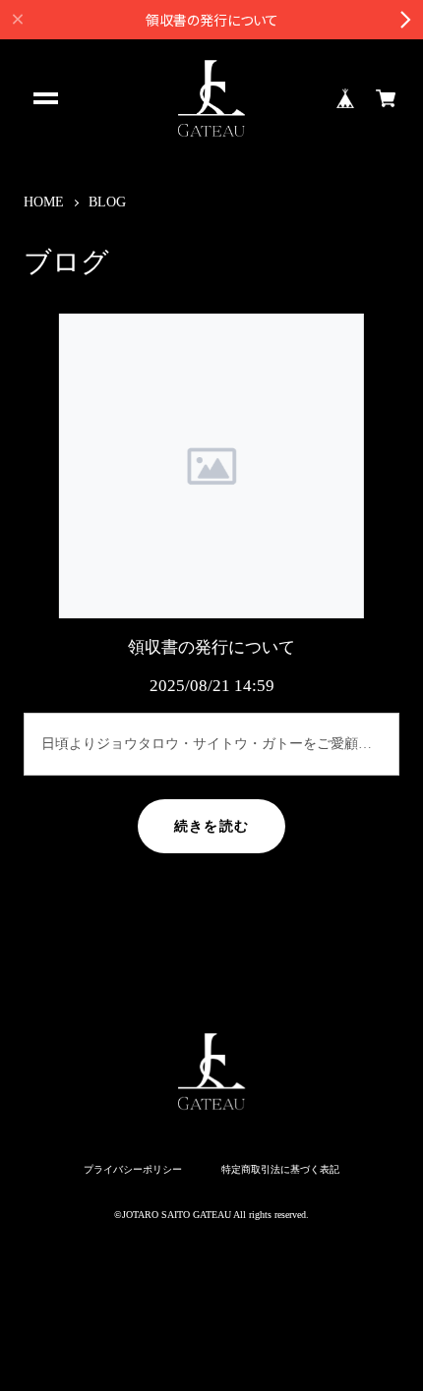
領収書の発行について (211, 647)
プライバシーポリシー (133, 1170)
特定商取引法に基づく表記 (280, 1170)
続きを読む (211, 826)
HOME (44, 202)
